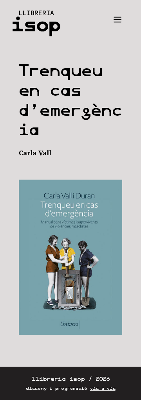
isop (36, 24)
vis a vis (103, 388)
